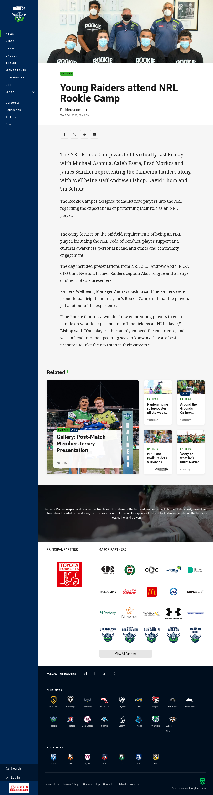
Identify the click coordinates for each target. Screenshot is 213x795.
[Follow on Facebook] (95, 673)
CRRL (10, 84)
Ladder (12, 55)
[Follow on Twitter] (104, 673)
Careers (87, 784)
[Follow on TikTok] (86, 673)
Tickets (11, 117)
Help (97, 784)
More (10, 92)
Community (15, 77)
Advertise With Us (129, 784)
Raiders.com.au (73, 109)
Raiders (66, 73)
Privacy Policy (70, 784)
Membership (16, 70)
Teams (11, 62)
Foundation (13, 110)
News (10, 33)
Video (10, 41)
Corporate (13, 102)
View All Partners (125, 654)
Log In (15, 777)
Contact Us (109, 784)
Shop (9, 124)
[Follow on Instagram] (113, 673)
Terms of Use (52, 784)
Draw (10, 48)
